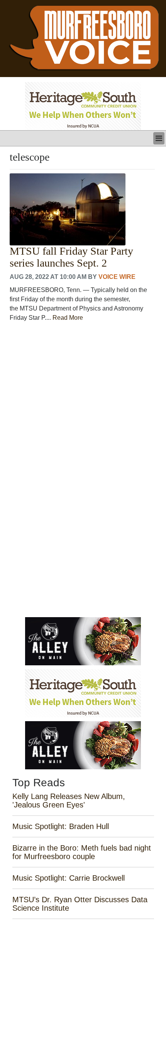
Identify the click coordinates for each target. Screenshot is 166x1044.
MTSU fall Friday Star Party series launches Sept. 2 (71, 257)
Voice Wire (117, 277)
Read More (68, 317)
